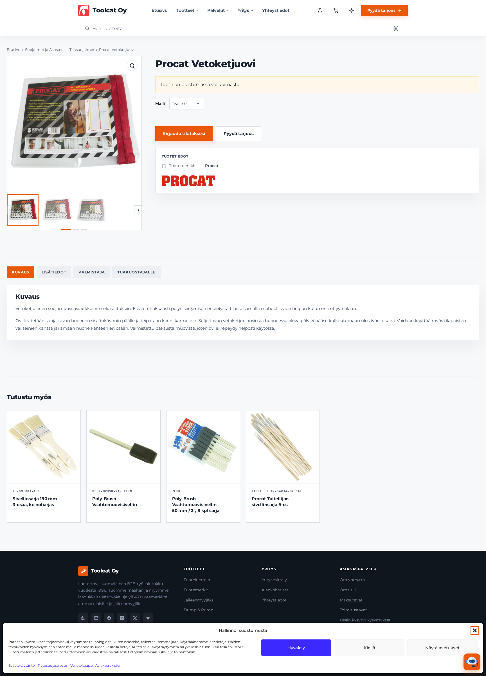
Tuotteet (185, 10)
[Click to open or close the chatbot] (472, 661)
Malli (160, 103)
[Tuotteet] (336, 10)
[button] (475, 630)
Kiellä (369, 647)
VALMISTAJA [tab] (91, 272)
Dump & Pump (198, 609)
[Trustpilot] (148, 618)
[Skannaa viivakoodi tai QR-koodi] (395, 28)
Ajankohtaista (275, 589)
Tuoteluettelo (197, 579)
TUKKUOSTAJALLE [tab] (136, 272)
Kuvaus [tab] (20, 272)
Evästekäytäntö (21, 665)
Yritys (243, 10)
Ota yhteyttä (352, 579)
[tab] (66, 229)
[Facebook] (109, 618)
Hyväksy (296, 647)
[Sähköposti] (96, 618)
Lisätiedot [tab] (54, 272)
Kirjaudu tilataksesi (184, 133)
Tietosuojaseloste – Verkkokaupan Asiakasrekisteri (80, 665)
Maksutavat (351, 600)
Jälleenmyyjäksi (199, 600)
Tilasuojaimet (81, 50)
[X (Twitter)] (135, 618)
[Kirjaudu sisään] (320, 10)
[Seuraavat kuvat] (138, 209)
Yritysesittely (274, 579)
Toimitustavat (353, 609)
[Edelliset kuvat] (9, 209)
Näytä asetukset (442, 647)
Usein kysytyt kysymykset (365, 620)
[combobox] (240, 28)
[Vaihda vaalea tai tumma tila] (351, 10)
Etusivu (160, 10)
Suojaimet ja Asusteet (45, 50)
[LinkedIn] (122, 618)
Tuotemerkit (196, 589)
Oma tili (348, 589)
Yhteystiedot (275, 10)
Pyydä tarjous (381, 10)
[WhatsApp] (83, 618)
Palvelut (216, 10)
